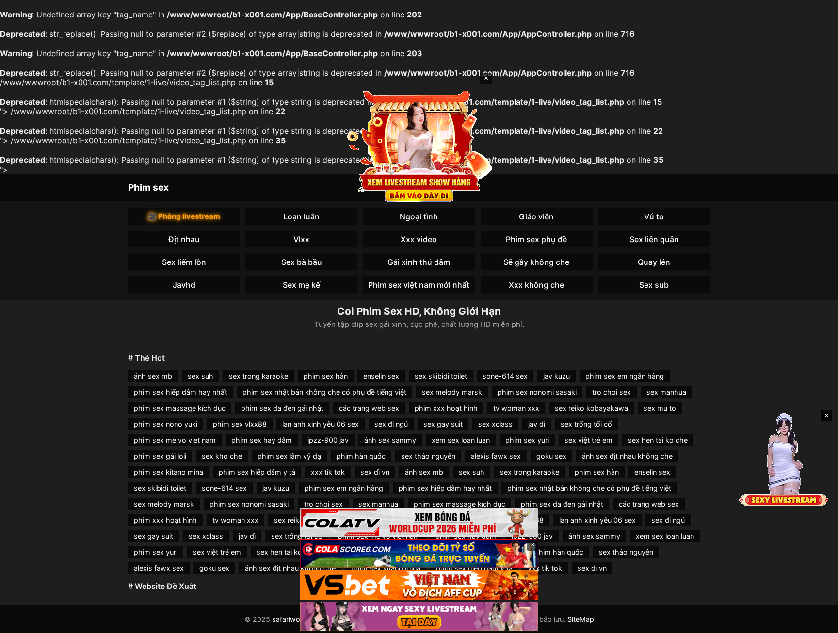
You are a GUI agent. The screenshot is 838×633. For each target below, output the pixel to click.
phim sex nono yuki (165, 424)
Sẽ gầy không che (536, 262)
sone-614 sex (505, 376)
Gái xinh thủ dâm (418, 262)
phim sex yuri (527, 440)
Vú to (654, 216)
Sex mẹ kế (301, 285)
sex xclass (495, 424)
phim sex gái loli (160, 456)
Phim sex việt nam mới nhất (418, 285)
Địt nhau (184, 239)
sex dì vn (374, 472)
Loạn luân (301, 216)
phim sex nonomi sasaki (537, 392)
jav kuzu (556, 376)
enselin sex (381, 376)
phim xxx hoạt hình (446, 408)
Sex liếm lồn (184, 262)
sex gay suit (443, 424)
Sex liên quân (654, 239)
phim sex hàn (326, 376)
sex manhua (666, 392)
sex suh (200, 376)
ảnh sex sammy (390, 440)
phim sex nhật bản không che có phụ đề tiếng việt (324, 392)
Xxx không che (536, 285)
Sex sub (654, 285)
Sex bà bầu (301, 262)
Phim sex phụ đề (536, 239)
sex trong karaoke (258, 376)
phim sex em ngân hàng (624, 376)
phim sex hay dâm (261, 440)
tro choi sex (611, 392)
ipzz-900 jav (328, 440)
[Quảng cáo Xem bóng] (419, 522)
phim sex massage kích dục (180, 408)
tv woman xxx (516, 408)
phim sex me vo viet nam (175, 440)
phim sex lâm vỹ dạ (289, 456)
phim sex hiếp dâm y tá (257, 472)
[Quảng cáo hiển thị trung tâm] (419, 145)
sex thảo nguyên (428, 456)
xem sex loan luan (461, 440)
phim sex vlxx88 (240, 424)
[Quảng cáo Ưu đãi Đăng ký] (419, 554)
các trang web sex (369, 408)
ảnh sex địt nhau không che (627, 456)
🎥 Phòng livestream (183, 216)
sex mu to (660, 408)
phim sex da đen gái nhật (282, 408)
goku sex (551, 456)
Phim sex (148, 187)
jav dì (536, 424)
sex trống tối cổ (586, 424)
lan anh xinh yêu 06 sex (320, 424)
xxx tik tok (328, 472)
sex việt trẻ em (588, 440)
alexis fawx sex (496, 456)
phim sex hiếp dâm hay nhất (180, 392)
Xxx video (419, 239)
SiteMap (580, 619)
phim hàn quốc (361, 456)
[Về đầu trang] (816, 621)
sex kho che (222, 456)
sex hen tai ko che (658, 440)
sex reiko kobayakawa (591, 408)
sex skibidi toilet (441, 376)
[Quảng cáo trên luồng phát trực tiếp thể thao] (419, 616)
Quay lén (654, 262)
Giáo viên (536, 216)
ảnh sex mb (153, 376)
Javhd (184, 285)
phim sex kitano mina (168, 472)
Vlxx (301, 239)
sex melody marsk (452, 392)
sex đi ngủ (391, 424)
